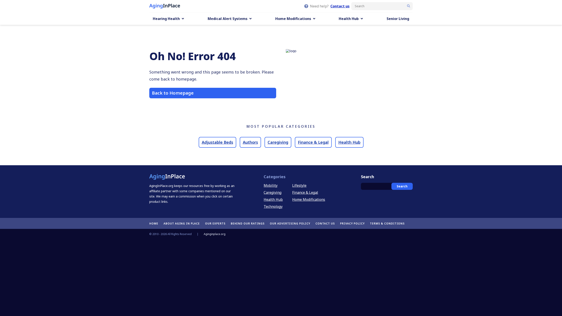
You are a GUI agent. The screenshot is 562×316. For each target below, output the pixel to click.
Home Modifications (308, 199)
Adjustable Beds (217, 142)
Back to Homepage (173, 93)
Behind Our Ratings (248, 223)
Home (153, 223)
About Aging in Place (182, 223)
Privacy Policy (352, 223)
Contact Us (325, 223)
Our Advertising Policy (290, 223)
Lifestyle (299, 185)
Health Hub (349, 142)
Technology (273, 206)
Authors (250, 142)
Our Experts (215, 223)
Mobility (270, 185)
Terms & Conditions (387, 223)
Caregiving (278, 142)
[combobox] (382, 6)
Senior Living (398, 18)
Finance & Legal (313, 142)
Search (402, 186)
